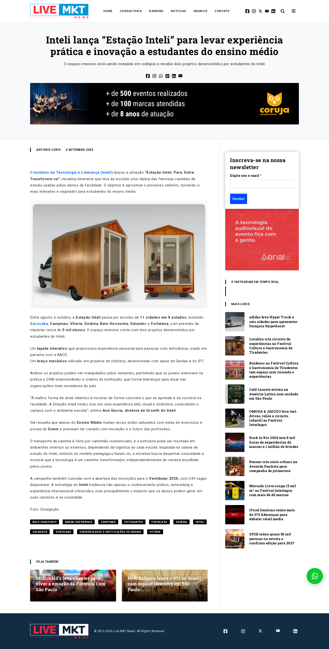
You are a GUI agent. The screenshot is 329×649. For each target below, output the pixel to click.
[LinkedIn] (174, 75)
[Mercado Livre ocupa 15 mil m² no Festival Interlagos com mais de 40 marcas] (234, 490)
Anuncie (200, 11)
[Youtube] (267, 11)
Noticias (178, 11)
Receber (238, 198)
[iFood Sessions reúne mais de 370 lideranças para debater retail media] (234, 514)
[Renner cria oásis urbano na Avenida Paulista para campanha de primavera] (234, 466)
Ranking (156, 11)
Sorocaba (39, 323)
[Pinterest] (167, 75)
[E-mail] (181, 75)
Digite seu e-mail (246, 175)
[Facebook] (247, 11)
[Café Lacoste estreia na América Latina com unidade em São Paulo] (234, 393)
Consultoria (131, 11)
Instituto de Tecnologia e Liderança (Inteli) (73, 172)
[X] (260, 11)
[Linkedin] (273, 11)
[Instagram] (254, 11)
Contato (222, 11)
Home (107, 11)
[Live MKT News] (59, 11)
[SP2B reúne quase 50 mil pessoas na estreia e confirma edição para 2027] (234, 538)
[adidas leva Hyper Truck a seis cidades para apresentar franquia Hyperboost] (234, 321)
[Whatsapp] (161, 75)
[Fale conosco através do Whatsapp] (315, 576)
